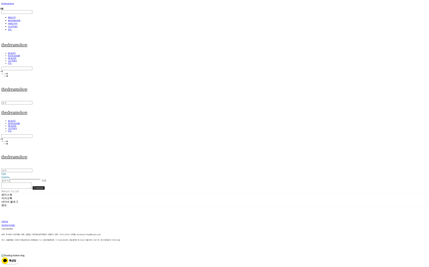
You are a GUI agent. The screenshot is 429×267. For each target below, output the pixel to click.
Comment (38, 188)
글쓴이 (5, 180)
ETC (10, 29)
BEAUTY (12, 17)
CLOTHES (12, 26)
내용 (43, 180)
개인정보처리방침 (8, 225)
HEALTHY (12, 23)
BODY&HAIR (14, 20)
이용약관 (4, 222)
